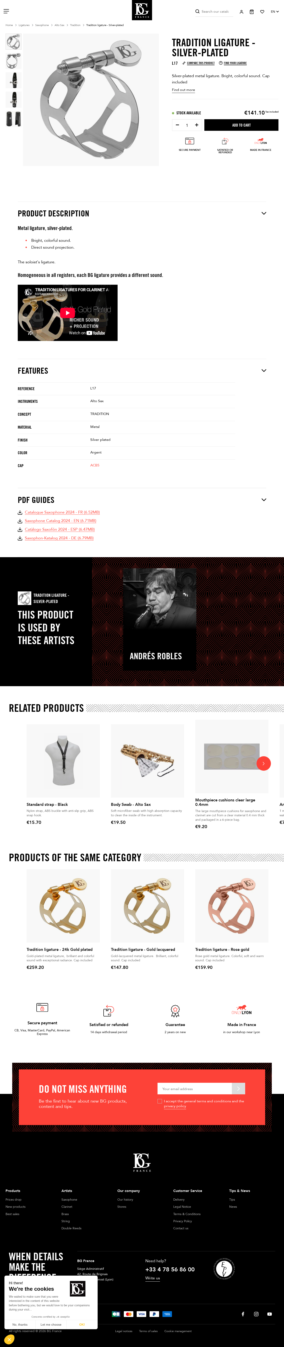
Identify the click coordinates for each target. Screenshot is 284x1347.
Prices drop (14, 1200)
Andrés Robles (156, 656)
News (233, 1207)
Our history (125, 1200)
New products (16, 1207)
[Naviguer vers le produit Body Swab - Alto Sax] (147, 761)
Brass (65, 1214)
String (65, 1221)
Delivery (179, 1200)
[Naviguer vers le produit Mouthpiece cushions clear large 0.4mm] (232, 756)
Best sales (12, 1214)
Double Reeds (71, 1228)
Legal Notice (182, 1207)
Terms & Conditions (187, 1214)
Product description (53, 213)
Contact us (180, 1228)
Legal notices (123, 1331)
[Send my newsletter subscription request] (238, 1088)
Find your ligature (235, 63)
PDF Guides (36, 500)
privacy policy (175, 1106)
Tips (232, 1200)
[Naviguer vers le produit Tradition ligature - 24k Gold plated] (63, 906)
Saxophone (69, 1200)
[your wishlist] (262, 11)
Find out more (183, 89)
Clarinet (66, 1207)
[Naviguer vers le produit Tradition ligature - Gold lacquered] (147, 906)
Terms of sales (148, 1331)
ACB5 (94, 465)
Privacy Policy (182, 1221)
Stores (121, 1207)
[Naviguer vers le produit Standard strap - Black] (63, 761)
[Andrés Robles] (159, 598)
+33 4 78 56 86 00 (170, 1270)
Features (33, 371)
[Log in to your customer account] (241, 11)
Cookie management (178, 1331)
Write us (152, 1278)
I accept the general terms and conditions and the (204, 1104)
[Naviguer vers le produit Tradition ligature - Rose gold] (232, 906)
